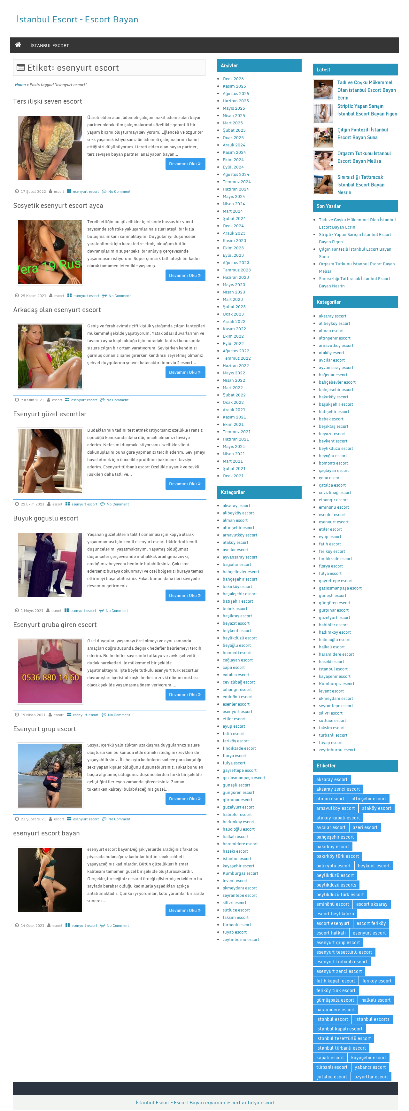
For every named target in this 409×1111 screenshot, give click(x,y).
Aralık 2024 (234, 144)
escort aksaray (372, 904)
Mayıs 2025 (234, 108)
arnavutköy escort (240, 534)
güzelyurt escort (238, 806)
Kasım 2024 (234, 152)
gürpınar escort (237, 799)
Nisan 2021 (234, 453)
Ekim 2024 (233, 159)
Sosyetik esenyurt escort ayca (58, 205)
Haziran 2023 (236, 277)
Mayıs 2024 (234, 196)
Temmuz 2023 (237, 269)
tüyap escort (235, 931)
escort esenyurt (333, 923)
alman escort (235, 520)
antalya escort (258, 1102)
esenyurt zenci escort (339, 971)
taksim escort (236, 917)
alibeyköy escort (238, 512)
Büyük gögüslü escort (46, 518)
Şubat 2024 (234, 218)
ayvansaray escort (240, 556)
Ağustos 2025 (236, 93)
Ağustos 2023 (236, 262)
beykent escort (237, 630)
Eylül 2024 (233, 166)
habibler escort (237, 814)
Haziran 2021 (236, 438)
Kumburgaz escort (240, 873)
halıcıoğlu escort (239, 829)
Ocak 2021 (233, 475)
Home (20, 85)
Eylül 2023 (233, 255)
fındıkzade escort (239, 748)
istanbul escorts (372, 1019)
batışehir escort (238, 601)
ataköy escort (235, 542)
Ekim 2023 (233, 247)
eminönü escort (238, 696)
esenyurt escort (86, 191)
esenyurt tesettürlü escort (344, 952)
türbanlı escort (237, 924)
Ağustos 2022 (236, 350)
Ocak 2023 (233, 313)
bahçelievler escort (241, 571)
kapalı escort (330, 1057)
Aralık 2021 (234, 409)
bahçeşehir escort (240, 579)
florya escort (235, 755)
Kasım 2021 (234, 416)
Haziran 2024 (236, 188)
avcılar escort (236, 549)
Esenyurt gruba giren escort (55, 624)
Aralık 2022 (234, 321)
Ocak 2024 (233, 225)
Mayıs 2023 (234, 284)
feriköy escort (236, 740)
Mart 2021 (233, 461)
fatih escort (234, 733)
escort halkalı (331, 932)
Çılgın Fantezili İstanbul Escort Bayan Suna (362, 133)
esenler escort (236, 704)
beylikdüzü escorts (336, 884)
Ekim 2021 (233, 424)
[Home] (18, 45)
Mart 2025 (233, 122)
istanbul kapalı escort (339, 1028)
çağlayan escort (238, 659)
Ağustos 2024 (236, 174)
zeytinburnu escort (241, 939)
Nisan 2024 (234, 203)
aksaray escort (236, 505)
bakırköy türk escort (337, 856)
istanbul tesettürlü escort (343, 1038)
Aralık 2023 (234, 233)
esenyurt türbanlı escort (341, 961)
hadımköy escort (239, 821)
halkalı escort (236, 836)
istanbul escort (50, 45)
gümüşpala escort (335, 1000)
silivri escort (234, 902)
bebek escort (235, 608)
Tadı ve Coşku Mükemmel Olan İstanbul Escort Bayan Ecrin (366, 90)
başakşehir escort (240, 593)
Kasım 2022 (234, 328)
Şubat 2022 (234, 394)
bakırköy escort (237, 586)
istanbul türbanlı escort (341, 1048)
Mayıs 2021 (234, 446)
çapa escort (234, 667)
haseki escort (235, 851)
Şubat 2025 (234, 130)
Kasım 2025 (234, 86)
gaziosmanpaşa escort (244, 777)
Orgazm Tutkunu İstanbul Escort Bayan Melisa (364, 157)
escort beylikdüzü (335, 913)
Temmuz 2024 (237, 181)
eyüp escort (234, 726)
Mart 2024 (233, 211)
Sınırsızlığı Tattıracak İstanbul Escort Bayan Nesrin (360, 184)
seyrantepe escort (240, 895)
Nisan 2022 (234, 380)
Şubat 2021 (234, 468)
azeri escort (365, 827)
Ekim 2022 (233, 336)
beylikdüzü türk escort (340, 894)
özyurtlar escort (371, 1076)
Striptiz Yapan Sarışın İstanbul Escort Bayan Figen (367, 109)
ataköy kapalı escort (338, 817)
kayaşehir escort (238, 865)
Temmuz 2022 (237, 358)
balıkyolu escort (333, 865)
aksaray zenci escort (338, 789)
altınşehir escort (238, 527)
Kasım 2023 (234, 240)
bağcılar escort (237, 564)
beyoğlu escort (237, 645)
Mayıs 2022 (234, 372)
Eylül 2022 (233, 343)
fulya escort (234, 762)
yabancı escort (370, 1067)
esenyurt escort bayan (46, 833)
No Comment (119, 191)
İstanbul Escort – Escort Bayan (77, 19)
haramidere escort (240, 843)
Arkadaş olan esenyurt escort (57, 309)
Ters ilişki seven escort (47, 101)
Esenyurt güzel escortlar (50, 414)
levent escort (235, 880)
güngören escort (238, 792)
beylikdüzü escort (240, 637)
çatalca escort (236, 674)
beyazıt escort (236, 623)
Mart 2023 (233, 299)
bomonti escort (237, 652)
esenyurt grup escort (338, 942)
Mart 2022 (233, 387)
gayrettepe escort (240, 770)
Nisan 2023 (234, 291)
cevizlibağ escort (239, 681)
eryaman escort (223, 1102)
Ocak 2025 (233, 137)
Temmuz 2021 (237, 431)
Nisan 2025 (234, 115)
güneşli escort (236, 784)
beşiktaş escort (237, 615)
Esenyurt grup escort (44, 729)
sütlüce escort (236, 909)
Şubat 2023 (234, 306)
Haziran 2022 (236, 365)
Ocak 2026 (233, 78)
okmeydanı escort (240, 887)
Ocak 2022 (233, 402)
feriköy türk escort (336, 990)
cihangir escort (237, 689)
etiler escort (234, 718)
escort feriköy (371, 923)
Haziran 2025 (236, 100)
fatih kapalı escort (335, 980)
